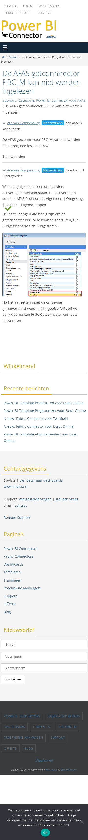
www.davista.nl (16, 486)
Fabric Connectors (18, 556)
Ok (45, 833)
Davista (10, 6)
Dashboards (13, 564)
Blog (7, 611)
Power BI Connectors (20, 548)
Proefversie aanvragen (22, 588)
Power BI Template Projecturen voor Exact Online (44, 402)
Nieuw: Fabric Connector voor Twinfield (36, 418)
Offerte (9, 603)
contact (21, 505)
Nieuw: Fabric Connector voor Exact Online (39, 426)
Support (9, 100)
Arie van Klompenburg (23, 123)
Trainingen (12, 580)
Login (28, 6)
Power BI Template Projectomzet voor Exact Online (45, 410)
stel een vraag (66, 499)
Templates (12, 572)
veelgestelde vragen (35, 499)
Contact (45, 13)
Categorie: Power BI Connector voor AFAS (52, 100)
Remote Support (17, 13)
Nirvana (51, 770)
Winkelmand (49, 6)
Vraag (12, 57)
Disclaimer (44, 760)
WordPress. (68, 770)
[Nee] (81, 822)
